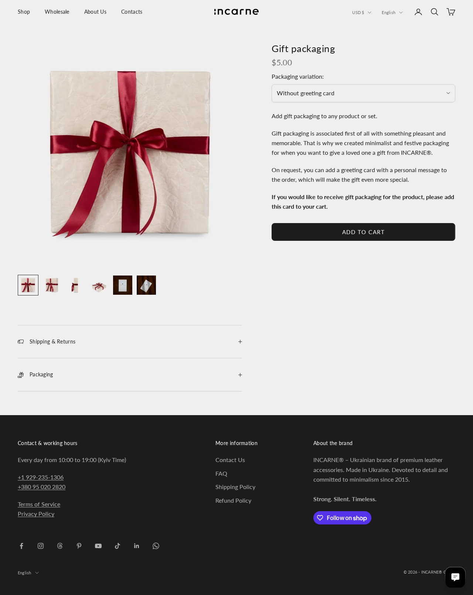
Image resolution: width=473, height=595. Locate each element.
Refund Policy (233, 500)
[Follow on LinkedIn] (136, 546)
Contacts (131, 11)
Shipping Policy (235, 486)
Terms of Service (39, 503)
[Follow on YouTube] (98, 546)
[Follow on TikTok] (117, 546)
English (388, 12)
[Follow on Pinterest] (79, 546)
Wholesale (57, 11)
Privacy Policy (36, 513)
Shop (24, 11)
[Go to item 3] (75, 285)
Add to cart (363, 232)
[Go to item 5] (122, 285)
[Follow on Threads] (60, 546)
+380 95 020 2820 (41, 486)
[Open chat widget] (455, 577)
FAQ (221, 473)
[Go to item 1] (28, 285)
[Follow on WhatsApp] (156, 546)
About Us (95, 11)
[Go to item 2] (51, 285)
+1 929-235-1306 (41, 477)
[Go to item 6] (146, 285)
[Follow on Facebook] (21, 546)
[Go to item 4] (99, 285)
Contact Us (230, 459)
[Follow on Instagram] (40, 546)
